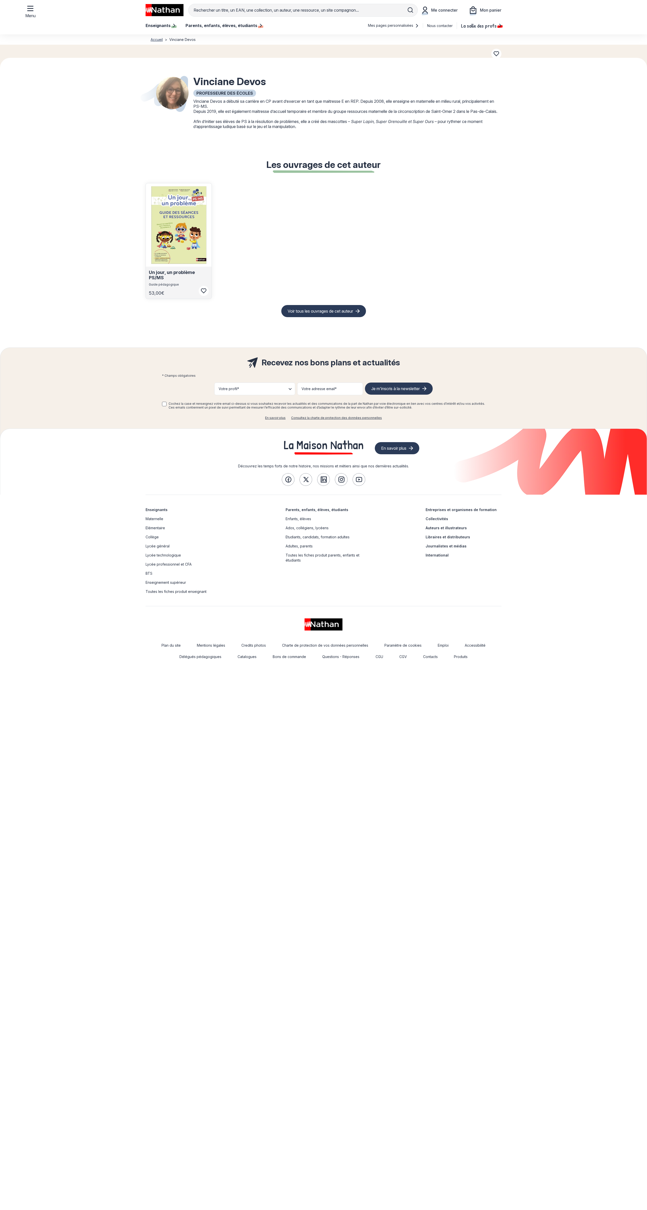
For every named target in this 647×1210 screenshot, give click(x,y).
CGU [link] (379, 656)
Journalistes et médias (446, 546)
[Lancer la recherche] (410, 10)
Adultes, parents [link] (299, 546)
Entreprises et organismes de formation (461, 510)
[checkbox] (164, 404)
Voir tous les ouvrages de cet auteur (320, 311)
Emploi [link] (443, 645)
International (437, 555)
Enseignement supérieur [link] (166, 582)
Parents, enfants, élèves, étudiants (317, 510)
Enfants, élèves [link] (298, 519)
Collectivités (437, 519)
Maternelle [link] (154, 519)
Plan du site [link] (171, 645)
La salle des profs (479, 25)
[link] (288, 479)
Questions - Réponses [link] (340, 656)
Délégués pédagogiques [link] (200, 656)
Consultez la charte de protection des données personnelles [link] (336, 418)
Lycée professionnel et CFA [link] (169, 564)
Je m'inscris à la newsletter (395, 388)
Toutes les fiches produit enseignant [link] (176, 591)
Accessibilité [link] (475, 645)
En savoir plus (275, 418)
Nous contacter (440, 25)
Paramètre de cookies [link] (403, 645)
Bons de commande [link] (289, 656)
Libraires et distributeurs (448, 537)
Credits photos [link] (253, 645)
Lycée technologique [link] (163, 555)
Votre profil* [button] (229, 389)
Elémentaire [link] (155, 528)
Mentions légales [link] (211, 645)
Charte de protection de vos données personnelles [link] (325, 645)
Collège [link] (152, 537)
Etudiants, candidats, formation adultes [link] (318, 537)
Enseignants (157, 510)
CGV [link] (403, 656)
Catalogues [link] (247, 656)
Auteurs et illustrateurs (446, 528)
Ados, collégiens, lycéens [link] (307, 528)
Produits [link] (461, 656)
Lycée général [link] (158, 546)
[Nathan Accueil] (164, 10)
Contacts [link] (430, 656)
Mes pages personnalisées (391, 25)
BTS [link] (149, 573)
